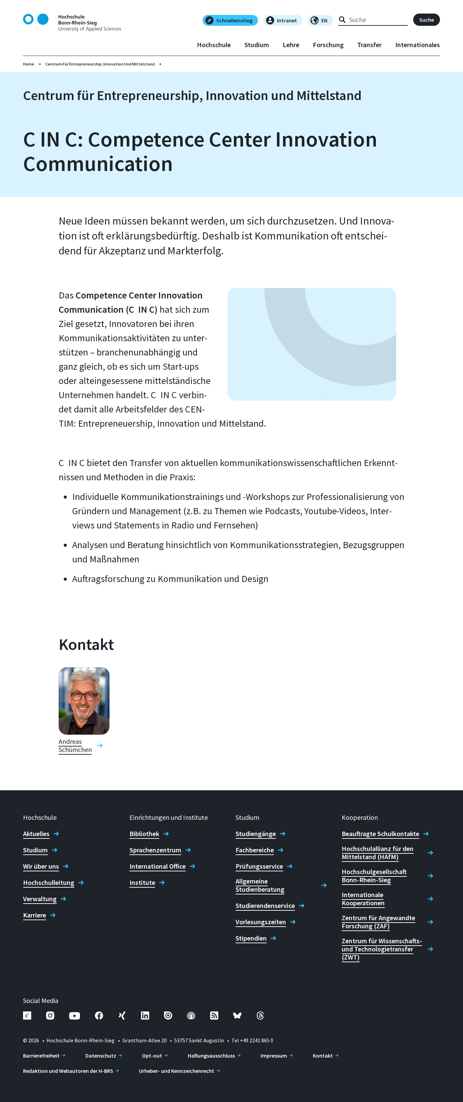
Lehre (291, 45)
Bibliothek (144, 834)
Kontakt (323, 1055)
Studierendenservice (265, 906)
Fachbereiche (255, 850)
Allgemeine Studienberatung (260, 885)
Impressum (274, 1055)
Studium (256, 45)
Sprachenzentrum (155, 850)
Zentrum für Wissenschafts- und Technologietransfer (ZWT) (382, 949)
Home (28, 63)
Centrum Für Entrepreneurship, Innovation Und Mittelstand (100, 63)
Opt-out (152, 1055)
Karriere (34, 915)
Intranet (287, 20)
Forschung (328, 45)
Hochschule (214, 45)
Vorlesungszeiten (261, 922)
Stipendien (251, 938)
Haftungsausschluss (211, 1055)
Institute (142, 882)
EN (324, 20)
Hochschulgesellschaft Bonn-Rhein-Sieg (374, 876)
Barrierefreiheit (41, 1055)
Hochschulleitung (48, 882)
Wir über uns (41, 866)
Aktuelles (36, 834)
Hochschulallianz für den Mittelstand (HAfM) (378, 853)
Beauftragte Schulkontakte (380, 834)
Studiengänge (256, 834)
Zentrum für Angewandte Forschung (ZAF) (378, 922)
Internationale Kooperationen (363, 899)
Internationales (417, 45)
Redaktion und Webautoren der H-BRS (68, 1070)
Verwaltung (40, 899)
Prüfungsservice (259, 866)
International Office (157, 866)
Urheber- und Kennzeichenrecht (176, 1070)
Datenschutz (100, 1055)
